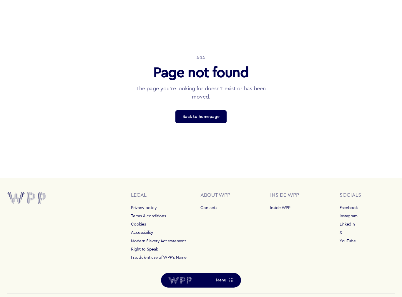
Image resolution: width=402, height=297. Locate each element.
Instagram (348, 216)
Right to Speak (144, 249)
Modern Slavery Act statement (158, 241)
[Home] (180, 280)
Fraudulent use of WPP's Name (158, 258)
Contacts (208, 208)
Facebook (349, 208)
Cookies (138, 224)
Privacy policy (144, 208)
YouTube (348, 241)
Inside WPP (280, 208)
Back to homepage (201, 117)
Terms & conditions (148, 216)
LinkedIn (347, 224)
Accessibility (142, 233)
